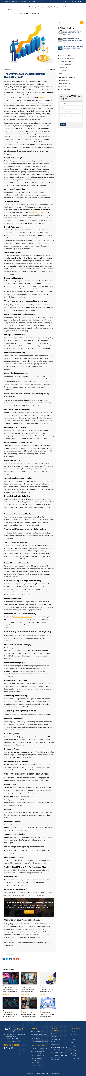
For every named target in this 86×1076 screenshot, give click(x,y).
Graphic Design (35, 1038)
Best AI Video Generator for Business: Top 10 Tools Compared (72, 39)
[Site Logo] (11, 10)
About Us (28, 7)
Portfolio (73, 1039)
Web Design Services (37, 1031)
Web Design (63, 86)
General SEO (63, 68)
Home (22, 7)
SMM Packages (55, 1044)
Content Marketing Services (59, 1047)
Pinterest (9, 1048)
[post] (60, 32)
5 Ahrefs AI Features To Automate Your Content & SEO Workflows (73, 47)
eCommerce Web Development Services (37, 1054)
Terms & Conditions (74, 1054)
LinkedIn (10, 959)
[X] (72, 1)
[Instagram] (78, 1)
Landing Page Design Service (39, 1041)
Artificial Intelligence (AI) (67, 58)
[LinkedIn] (81, 1)
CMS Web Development (38, 1051)
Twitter (7, 959)
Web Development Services (39, 1048)
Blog (70, 7)
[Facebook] (70, 1)
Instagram (12, 1048)
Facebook (4, 959)
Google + (14, 959)
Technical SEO (64, 80)
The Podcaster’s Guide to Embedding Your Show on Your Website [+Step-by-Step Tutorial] (28, 1015)
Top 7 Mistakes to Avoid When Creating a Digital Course (10, 991)
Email (17, 959)
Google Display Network (38, 212)
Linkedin (14, 1048)
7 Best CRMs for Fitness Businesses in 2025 (47, 1015)
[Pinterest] (75, 1)
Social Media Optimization (59, 1052)
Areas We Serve (24, 13)
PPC (60, 74)
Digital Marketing (65, 64)
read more (6, 994)
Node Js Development (37, 1065)
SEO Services (55, 1034)
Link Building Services (57, 1050)
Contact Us (34, 13)
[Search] (81, 22)
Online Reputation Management (56, 1058)
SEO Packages (55, 1042)
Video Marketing (64, 83)
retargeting (43, 97)
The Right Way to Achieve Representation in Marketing (48, 991)
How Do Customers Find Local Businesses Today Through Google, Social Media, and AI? (72, 32)
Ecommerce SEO (56, 1039)
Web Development (65, 89)
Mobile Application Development (36, 1061)
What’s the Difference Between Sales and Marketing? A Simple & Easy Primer (28, 991)
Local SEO (62, 71)
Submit (63, 124)
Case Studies (63, 7)
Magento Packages (36, 1058)
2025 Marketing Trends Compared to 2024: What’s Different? (10, 1015)
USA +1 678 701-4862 (29, 1)
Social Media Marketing (67, 77)
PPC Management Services (59, 1055)
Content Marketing (65, 61)
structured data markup (22, 617)
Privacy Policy (75, 1058)
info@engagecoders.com (13, 1041)
